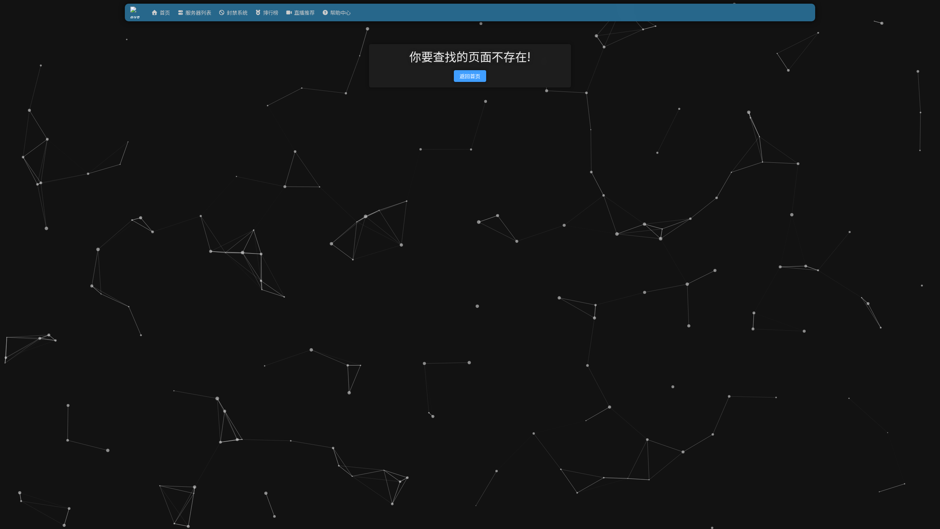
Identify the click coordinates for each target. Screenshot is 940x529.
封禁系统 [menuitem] (237, 12)
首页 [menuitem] (165, 12)
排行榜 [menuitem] (270, 12)
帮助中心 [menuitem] (340, 12)
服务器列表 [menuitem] (198, 12)
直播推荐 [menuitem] (304, 12)
